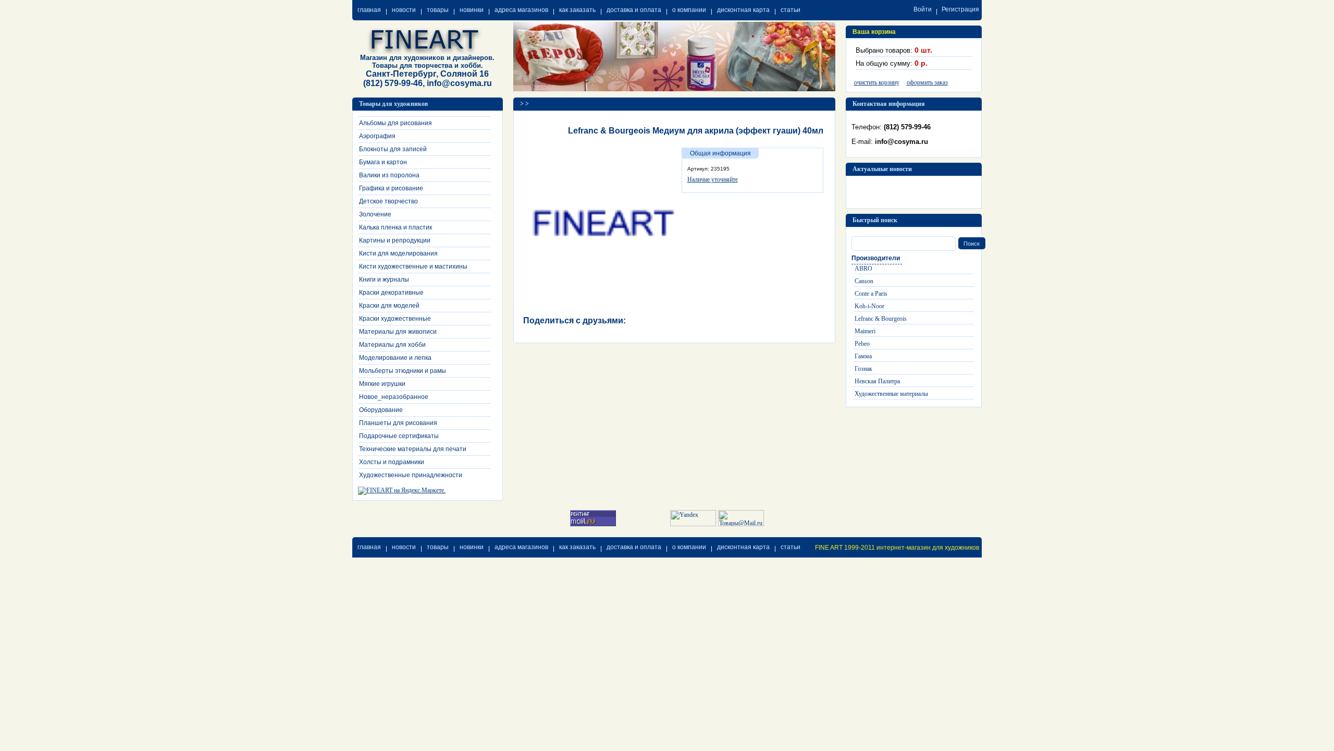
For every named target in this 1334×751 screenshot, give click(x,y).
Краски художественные (395, 318)
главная (369, 10)
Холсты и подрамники (391, 462)
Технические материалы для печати (412, 449)
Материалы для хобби (392, 344)
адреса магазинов (521, 10)
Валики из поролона (389, 175)
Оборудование (381, 410)
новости (404, 10)
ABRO (863, 268)
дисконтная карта (743, 10)
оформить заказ (927, 82)
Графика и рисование (391, 188)
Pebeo (862, 343)
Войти (922, 9)
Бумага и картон (383, 162)
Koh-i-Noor (869, 306)
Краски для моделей (389, 305)
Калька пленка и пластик (395, 227)
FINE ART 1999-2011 (845, 547)
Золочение (375, 214)
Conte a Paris (871, 293)
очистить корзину (876, 82)
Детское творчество (388, 201)
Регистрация (960, 9)
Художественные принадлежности (410, 475)
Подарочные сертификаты (399, 436)
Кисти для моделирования (398, 253)
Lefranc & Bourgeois (881, 318)
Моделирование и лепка (395, 357)
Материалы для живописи (398, 331)
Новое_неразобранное (393, 397)
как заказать (577, 10)
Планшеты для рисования (398, 423)
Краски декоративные (391, 292)
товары (438, 10)
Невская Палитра (877, 381)
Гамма (863, 356)
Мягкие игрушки (382, 383)
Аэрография (377, 136)
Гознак (863, 368)
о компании (689, 10)
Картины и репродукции (394, 240)
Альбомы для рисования (395, 123)
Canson (864, 281)
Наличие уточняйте (712, 179)
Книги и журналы (384, 279)
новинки (472, 10)
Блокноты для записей (393, 149)
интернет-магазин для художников (927, 547)
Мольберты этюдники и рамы (402, 370)
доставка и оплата (634, 10)
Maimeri (865, 331)
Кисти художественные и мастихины (413, 266)
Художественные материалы (891, 393)
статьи (790, 10)
